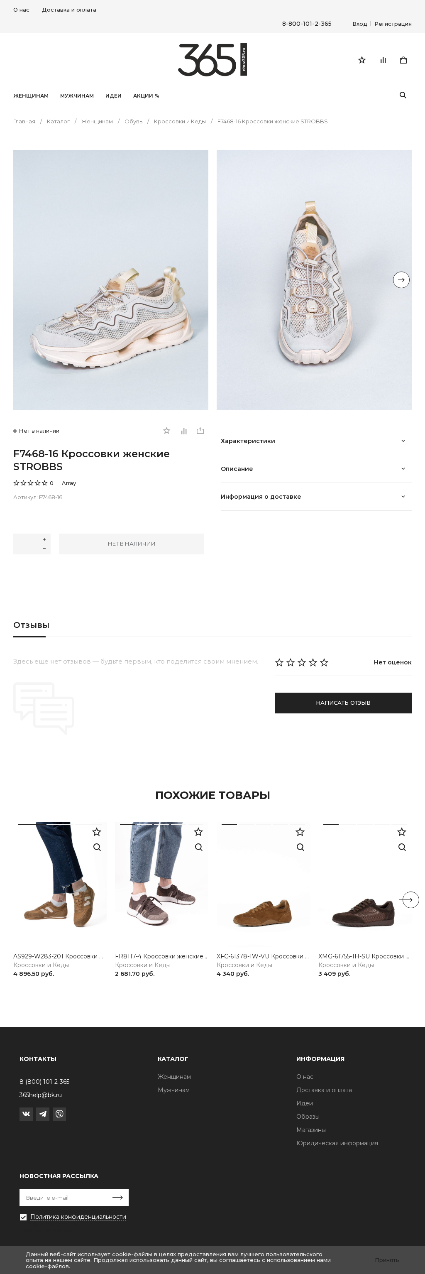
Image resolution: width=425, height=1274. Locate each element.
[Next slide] (401, 280)
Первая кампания (46, 1229)
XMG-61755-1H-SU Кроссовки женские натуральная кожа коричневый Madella (365, 956)
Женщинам (31, 96)
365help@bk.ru (41, 1095)
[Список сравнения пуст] (382, 59)
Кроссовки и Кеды (41, 965)
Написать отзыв (343, 702)
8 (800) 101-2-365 (44, 1081)
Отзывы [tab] (31, 625)
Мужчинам (77, 96)
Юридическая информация (337, 1143)
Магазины (311, 1130)
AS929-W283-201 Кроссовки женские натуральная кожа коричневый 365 (60, 956)
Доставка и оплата (69, 9)
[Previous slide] (23, 280)
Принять (387, 1260)
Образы (308, 1116)
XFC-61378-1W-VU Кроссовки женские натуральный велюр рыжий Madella (263, 956)
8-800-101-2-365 (307, 24)
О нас (21, 9)
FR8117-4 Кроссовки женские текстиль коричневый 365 (161, 956)
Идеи (304, 1103)
